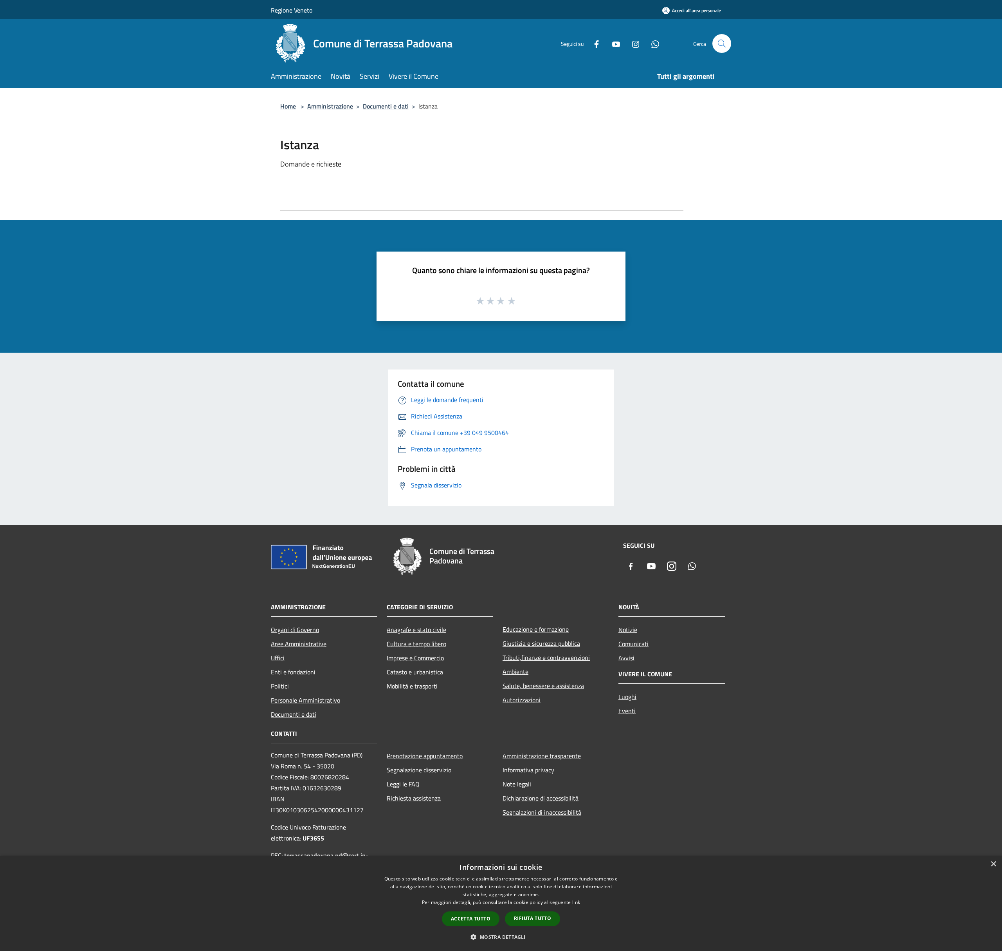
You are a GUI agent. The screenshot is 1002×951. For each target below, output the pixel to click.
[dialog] (501, 903)
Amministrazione (330, 106)
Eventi (627, 711)
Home (288, 106)
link (576, 902)
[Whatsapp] (652, 43)
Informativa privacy (528, 770)
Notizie (627, 629)
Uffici (278, 658)
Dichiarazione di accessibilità (540, 798)
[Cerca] (721, 43)
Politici (280, 686)
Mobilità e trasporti (412, 686)
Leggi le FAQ (403, 784)
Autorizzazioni (522, 700)
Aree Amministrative (298, 643)
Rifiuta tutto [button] (532, 918)
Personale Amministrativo (305, 700)
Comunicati (633, 643)
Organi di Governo (295, 629)
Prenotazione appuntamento (425, 756)
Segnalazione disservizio (419, 770)
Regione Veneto (291, 10)
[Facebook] (593, 43)
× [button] (993, 864)
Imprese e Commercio (415, 658)
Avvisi (626, 658)
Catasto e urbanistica (415, 672)
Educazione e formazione (536, 629)
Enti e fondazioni (293, 672)
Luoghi (627, 696)
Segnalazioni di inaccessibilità (542, 812)
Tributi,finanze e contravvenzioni (546, 657)
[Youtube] (613, 43)
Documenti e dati (386, 106)
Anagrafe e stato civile (416, 629)
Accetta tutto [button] (470, 918)
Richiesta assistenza (414, 798)
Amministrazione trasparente (542, 756)
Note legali (517, 784)
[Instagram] (632, 43)
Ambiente (515, 671)
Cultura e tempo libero (416, 643)
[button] (500, 937)
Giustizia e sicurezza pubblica (541, 643)
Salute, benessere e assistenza (543, 685)
